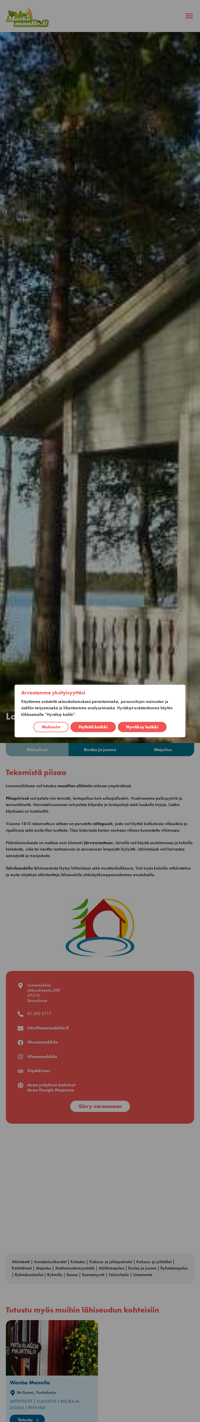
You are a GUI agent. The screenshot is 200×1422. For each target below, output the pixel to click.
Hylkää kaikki (93, 727)
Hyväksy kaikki (142, 727)
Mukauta (51, 727)
